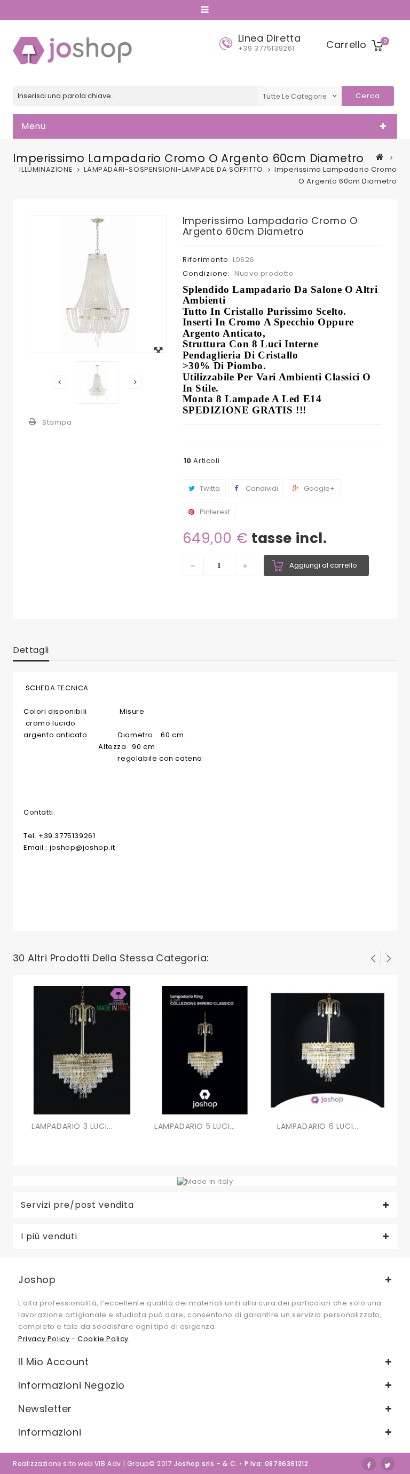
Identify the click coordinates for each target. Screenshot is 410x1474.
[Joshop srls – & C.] (74, 50)
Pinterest (214, 512)
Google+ (318, 488)
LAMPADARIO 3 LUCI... (72, 1126)
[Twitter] (388, 1464)
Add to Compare (62, 1104)
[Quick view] (83, 1104)
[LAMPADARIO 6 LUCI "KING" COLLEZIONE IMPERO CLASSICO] (328, 1050)
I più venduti (49, 1236)
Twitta (209, 488)
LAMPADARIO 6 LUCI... (318, 1126)
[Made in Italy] (205, 1181)
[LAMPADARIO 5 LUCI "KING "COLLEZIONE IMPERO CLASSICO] (205, 1050)
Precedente (59, 382)
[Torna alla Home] (380, 157)
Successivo (135, 382)
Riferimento (205, 259)
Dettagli (31, 650)
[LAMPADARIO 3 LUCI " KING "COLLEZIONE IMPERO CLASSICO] (82, 1050)
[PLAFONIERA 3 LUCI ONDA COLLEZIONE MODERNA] (97, 382)
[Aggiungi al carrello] (41, 1104)
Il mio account (53, 1361)
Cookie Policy (103, 1339)
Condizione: (206, 273)
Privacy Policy (43, 1339)
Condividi (261, 488)
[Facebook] (369, 1464)
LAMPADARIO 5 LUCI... (194, 1126)
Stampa (57, 422)
